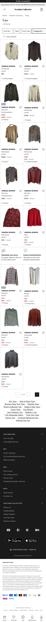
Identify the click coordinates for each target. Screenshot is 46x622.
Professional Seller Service (14, 481)
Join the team (8, 517)
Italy (41, 610)
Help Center (8, 492)
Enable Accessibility (23, 1)
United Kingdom (13, 610)
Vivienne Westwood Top (28, 418)
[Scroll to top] (37, 394)
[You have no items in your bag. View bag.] (41, 9)
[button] (41, 9)
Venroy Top (10, 418)
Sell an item (8, 478)
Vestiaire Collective (12, 503)
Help (5, 489)
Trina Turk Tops (32, 415)
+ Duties (31, 74)
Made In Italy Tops (32, 407)
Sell (5, 467)
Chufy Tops (15, 409)
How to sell (7, 471)
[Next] (28, 394)
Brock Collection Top (13, 407)
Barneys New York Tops (15, 404)
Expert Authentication (32, 255)
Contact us (7, 496)
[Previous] (17, 394)
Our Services (9, 434)
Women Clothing (16, 15)
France (6, 610)
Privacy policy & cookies (22, 556)
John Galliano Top (14, 412)
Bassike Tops (33, 404)
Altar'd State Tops (27, 401)
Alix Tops (13, 401)
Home (4, 15)
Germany (31, 610)
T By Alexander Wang (14, 415)
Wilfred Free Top (23, 420)
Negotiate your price (9, 255)
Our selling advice (10, 474)
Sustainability (8, 510)
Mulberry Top (31, 412)
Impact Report (9, 514)
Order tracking (9, 453)
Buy (5, 449)
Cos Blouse (28, 409)
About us (7, 507)
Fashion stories (9, 521)
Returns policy (9, 460)
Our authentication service (14, 456)
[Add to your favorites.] (20, 66)
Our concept (8, 438)
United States (23, 610)
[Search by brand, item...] (4, 9)
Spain (36, 610)
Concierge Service (10, 441)
